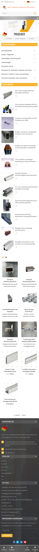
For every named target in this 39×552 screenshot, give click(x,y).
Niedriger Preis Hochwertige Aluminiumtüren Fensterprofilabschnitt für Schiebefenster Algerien (23, 229)
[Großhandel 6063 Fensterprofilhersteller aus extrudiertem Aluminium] (29, 329)
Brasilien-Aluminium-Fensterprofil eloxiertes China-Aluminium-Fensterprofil (25, 133)
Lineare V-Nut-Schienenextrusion (10, 370)
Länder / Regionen (20, 39)
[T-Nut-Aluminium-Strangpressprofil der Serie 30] (10, 389)
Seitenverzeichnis (6, 473)
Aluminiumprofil (5, 503)
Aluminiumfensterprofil (8, 515)
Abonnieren (7, 536)
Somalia (31, 39)
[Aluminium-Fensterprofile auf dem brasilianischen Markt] (7, 123)
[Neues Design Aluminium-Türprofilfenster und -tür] (29, 299)
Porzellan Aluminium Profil (8, 497)
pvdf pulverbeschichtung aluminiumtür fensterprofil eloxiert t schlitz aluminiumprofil (26, 216)
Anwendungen (6, 62)
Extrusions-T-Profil (6, 506)
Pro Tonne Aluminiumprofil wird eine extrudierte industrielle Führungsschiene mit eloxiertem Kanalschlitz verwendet (26, 188)
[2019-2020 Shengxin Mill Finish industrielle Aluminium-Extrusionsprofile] (7, 95)
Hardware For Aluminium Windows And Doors (16, 70)
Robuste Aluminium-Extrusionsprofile (12, 509)
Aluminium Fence (7, 66)
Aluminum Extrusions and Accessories (14, 78)
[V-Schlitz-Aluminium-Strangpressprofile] (29, 359)
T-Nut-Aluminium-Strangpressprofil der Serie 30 (10, 400)
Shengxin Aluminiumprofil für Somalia (10, 281)
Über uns (4, 470)
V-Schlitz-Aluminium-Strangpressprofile (29, 370)
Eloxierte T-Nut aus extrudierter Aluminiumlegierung (16, 500)
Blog (2, 476)
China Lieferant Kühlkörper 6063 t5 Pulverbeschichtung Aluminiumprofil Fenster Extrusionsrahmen (26, 106)
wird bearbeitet (6, 51)
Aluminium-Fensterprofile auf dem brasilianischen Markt (26, 119)
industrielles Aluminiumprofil (10, 58)
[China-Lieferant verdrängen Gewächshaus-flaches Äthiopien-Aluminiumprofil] (7, 164)
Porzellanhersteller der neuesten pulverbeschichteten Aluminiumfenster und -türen (10, 311)
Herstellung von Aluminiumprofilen (11, 494)
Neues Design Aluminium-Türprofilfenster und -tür (29, 311)
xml (2, 480)
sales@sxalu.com (9, 2)
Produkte (4, 464)
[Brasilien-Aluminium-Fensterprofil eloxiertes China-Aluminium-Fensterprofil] (7, 137)
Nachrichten (5, 467)
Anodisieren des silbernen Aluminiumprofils (14, 487)
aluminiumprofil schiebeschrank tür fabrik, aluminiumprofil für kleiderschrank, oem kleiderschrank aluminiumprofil (26, 202)
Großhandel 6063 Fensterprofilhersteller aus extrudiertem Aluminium (29, 341)
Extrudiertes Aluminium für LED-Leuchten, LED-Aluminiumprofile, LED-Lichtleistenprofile (25, 243)
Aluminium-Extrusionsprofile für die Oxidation (14, 491)
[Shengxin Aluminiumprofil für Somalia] (10, 269)
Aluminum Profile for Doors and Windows (15, 74)
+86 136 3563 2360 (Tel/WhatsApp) (15, 449)
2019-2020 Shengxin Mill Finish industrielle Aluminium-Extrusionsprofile (24, 92)
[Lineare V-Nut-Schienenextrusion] (10, 359)
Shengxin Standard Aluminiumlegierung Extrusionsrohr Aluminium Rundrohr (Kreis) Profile (26, 174)
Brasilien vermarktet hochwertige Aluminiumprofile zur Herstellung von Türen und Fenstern (25, 147)
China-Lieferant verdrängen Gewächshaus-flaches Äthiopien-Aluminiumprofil (25, 161)
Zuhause (9, 39)
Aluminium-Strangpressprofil (9, 512)
